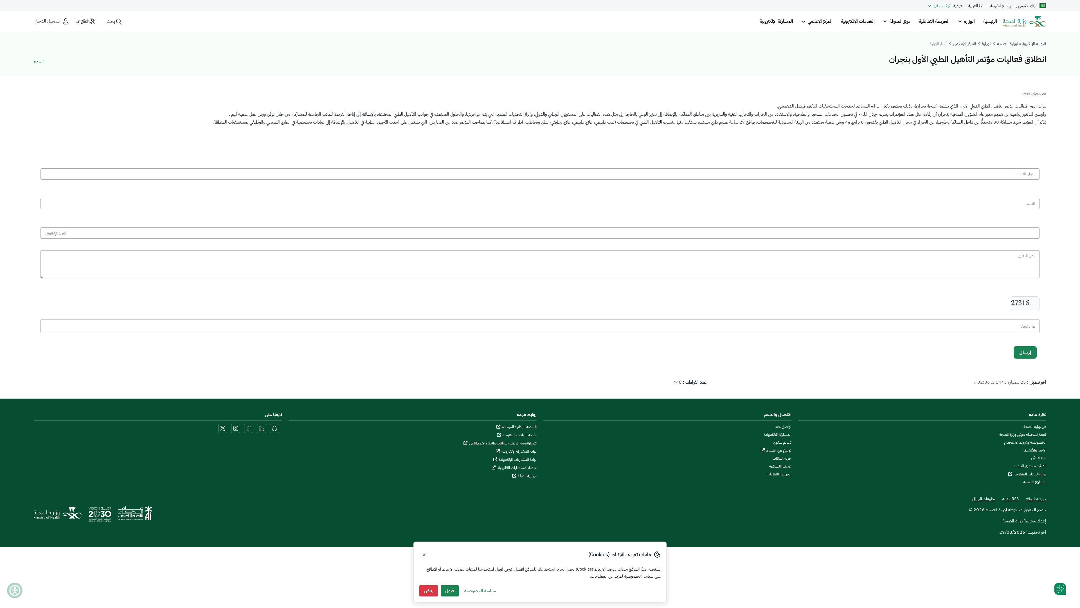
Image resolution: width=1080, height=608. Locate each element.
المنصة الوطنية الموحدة (519, 427)
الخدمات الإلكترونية (858, 21)
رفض (428, 590)
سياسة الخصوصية (480, 590)
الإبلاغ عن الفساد (778, 450)
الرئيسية (990, 21)
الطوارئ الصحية (1034, 482)
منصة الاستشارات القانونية (517, 468)
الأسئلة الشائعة (780, 466)
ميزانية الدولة (527, 476)
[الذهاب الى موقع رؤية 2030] (100, 516)
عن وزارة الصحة (1034, 427)
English (82, 21)
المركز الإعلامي (964, 43)
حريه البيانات (782, 458)
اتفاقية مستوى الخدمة (1030, 466)
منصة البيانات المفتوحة (520, 435)
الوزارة (986, 43)
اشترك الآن (1038, 458)
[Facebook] (248, 428)
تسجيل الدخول (47, 21)
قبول (449, 590)
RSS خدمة (1010, 499)
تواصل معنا (783, 427)
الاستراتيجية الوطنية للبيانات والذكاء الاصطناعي (503, 443)
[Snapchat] (274, 428)
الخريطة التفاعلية (934, 21)
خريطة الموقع (1036, 499)
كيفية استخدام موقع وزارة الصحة (1022, 434)
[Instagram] (235, 428)
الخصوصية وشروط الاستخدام (1025, 442)
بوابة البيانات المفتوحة (1030, 474)
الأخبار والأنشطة (1034, 450)
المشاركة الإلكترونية (776, 21)
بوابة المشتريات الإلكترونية (518, 459)
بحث (111, 21)
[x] (222, 428)
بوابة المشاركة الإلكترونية (519, 451)
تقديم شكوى (782, 442)
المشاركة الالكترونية (777, 434)
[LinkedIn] (261, 428)
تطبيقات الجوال (983, 499)
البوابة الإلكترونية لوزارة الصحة (1021, 43)
